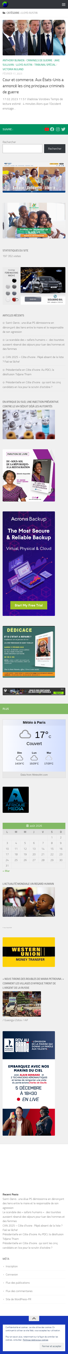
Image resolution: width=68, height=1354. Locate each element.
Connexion (12, 1274)
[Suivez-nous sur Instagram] (58, 129)
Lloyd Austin (24, 64)
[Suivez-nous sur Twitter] (63, 129)
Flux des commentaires (19, 1291)
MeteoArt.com (40, 774)
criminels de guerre (39, 60)
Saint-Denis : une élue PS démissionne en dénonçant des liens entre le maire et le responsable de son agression (33, 327)
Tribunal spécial (45, 64)
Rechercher (9, 142)
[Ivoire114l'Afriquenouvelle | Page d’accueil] (6, 4)
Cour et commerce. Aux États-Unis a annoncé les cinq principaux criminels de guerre (33, 85)
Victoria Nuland (13, 69)
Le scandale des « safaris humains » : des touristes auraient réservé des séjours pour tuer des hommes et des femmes (34, 344)
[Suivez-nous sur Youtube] (46, 129)
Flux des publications (18, 1282)
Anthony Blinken (13, 60)
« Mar (6, 871)
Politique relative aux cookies (35, 1340)
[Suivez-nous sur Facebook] (52, 129)
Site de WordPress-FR (18, 1299)
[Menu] (63, 4)
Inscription (12, 1266)
